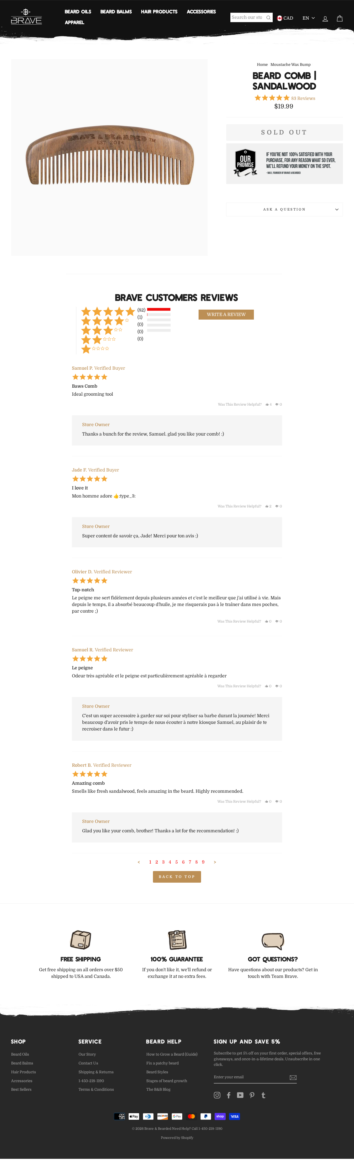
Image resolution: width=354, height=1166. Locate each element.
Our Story (87, 1054)
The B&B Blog (158, 1089)
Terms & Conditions (96, 1089)
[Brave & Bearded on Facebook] (228, 1095)
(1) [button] (139, 317)
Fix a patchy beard (162, 1063)
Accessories (201, 11)
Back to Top (177, 877)
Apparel (74, 22)
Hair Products (159, 11)
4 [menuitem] (170, 862)
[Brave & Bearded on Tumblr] (263, 1095)
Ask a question (284, 209)
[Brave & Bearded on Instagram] (217, 1095)
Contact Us (88, 1063)
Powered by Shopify (177, 1138)
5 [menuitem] (176, 862)
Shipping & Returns (96, 1072)
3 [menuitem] (163, 862)
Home (262, 65)
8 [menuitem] (196, 862)
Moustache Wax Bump (290, 65)
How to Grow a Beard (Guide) (171, 1054)
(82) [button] (141, 310)
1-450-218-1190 (91, 1081)
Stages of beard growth (166, 1081)
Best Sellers (21, 1089)
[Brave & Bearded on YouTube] (240, 1095)
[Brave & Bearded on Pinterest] (252, 1095)
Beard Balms (116, 11)
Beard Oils (78, 11)
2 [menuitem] (156, 862)
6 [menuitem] (183, 862)
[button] (226, 315)
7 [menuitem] (190, 862)
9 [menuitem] (203, 862)
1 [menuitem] (150, 862)
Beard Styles (157, 1072)
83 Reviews (303, 98)
